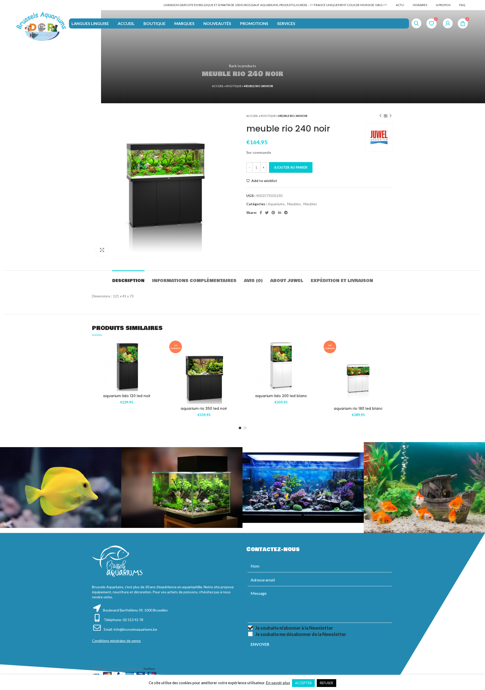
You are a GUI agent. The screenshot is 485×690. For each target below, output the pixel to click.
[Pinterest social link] (273, 212)
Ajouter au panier (290, 167)
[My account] (447, 23)
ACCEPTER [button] (303, 683)
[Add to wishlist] (158, 348)
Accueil (218, 86)
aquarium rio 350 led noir (204, 408)
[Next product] (390, 115)
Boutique (233, 86)
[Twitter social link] (266, 212)
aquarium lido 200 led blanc (281, 395)
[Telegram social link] (286, 212)
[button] (158, 360)
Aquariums (276, 204)
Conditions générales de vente (116, 640)
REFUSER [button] (326, 683)
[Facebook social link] (260, 212)
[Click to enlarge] (102, 250)
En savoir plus (278, 682)
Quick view (158, 371)
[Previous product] (380, 115)
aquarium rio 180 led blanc (358, 408)
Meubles (294, 204)
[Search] (416, 23)
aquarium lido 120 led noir (127, 395)
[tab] (128, 278)
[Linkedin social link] (280, 212)
